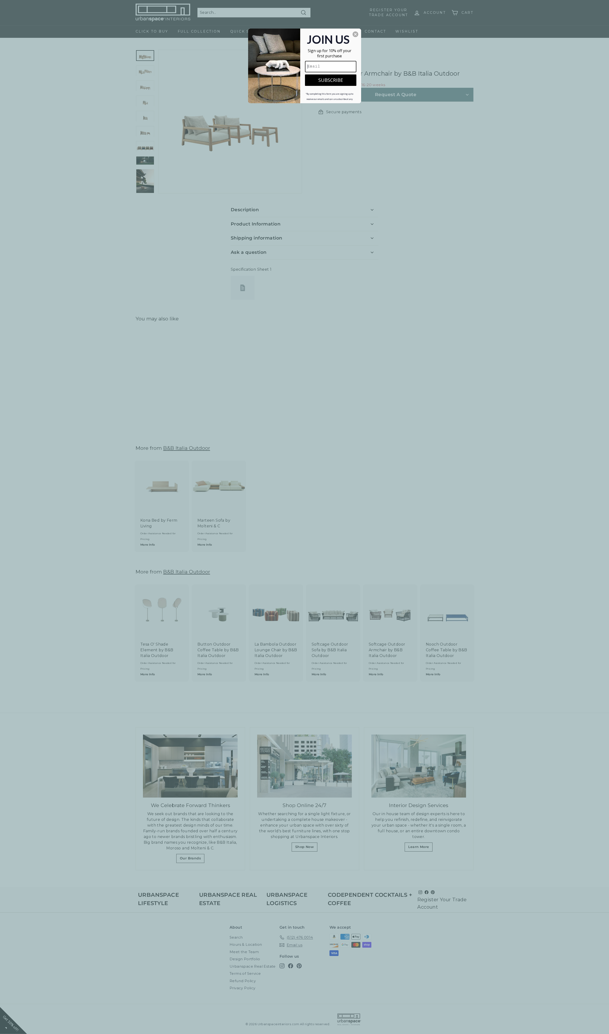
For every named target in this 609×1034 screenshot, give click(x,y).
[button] (355, 34)
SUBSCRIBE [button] (330, 80)
